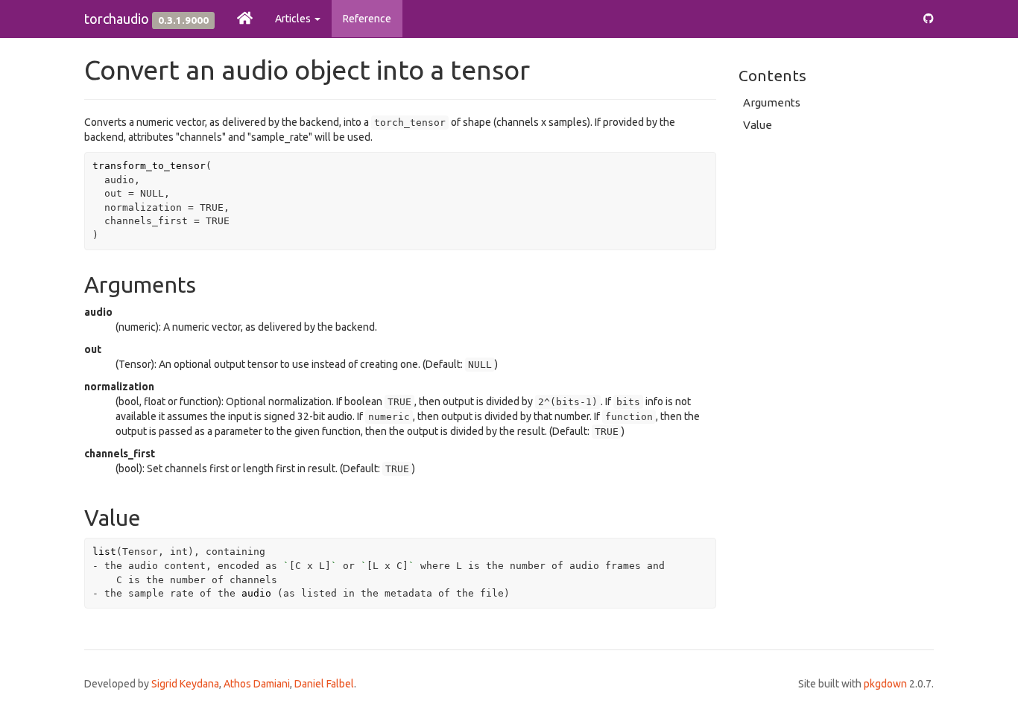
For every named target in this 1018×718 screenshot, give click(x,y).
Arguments (771, 102)
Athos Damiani (257, 684)
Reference (367, 19)
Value (757, 124)
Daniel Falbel (324, 684)
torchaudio (116, 18)
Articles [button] (294, 19)
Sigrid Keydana (185, 684)
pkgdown (885, 684)
